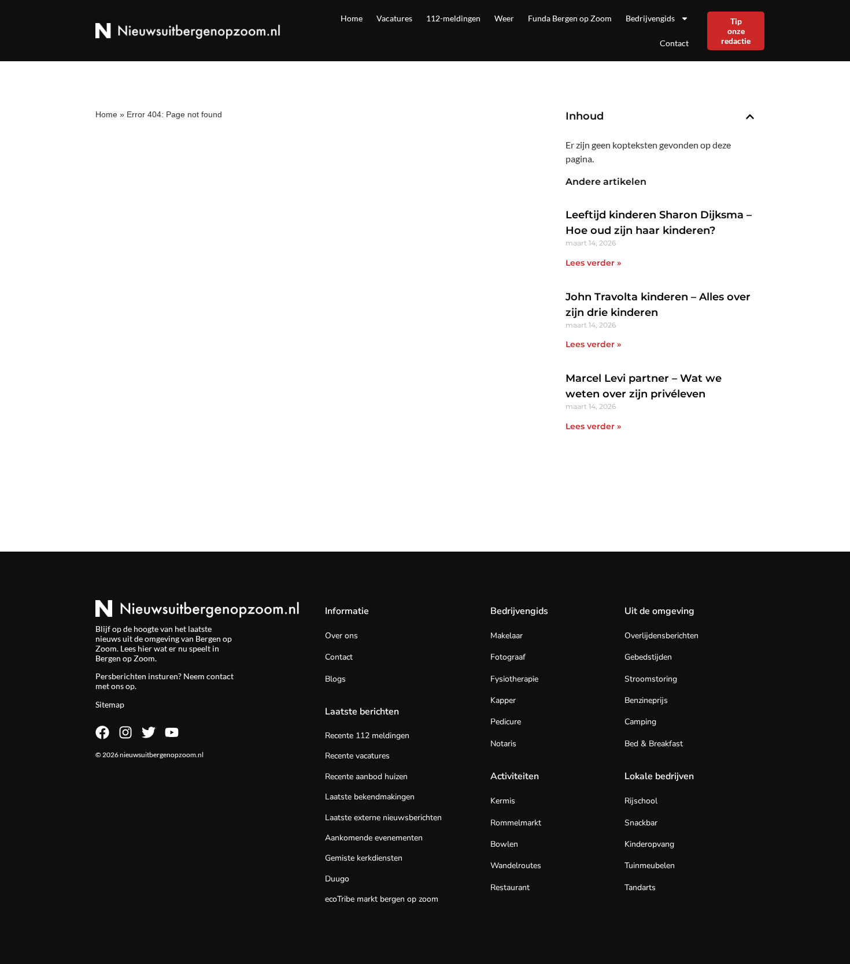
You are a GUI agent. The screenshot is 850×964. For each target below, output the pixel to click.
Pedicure (505, 721)
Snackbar (640, 822)
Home (352, 18)
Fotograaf (508, 657)
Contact (674, 43)
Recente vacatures (357, 755)
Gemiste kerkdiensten (363, 858)
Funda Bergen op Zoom (570, 18)
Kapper (503, 700)
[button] (750, 116)
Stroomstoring (650, 678)
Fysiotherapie (514, 678)
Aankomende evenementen (374, 837)
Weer (504, 18)
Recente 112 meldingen (367, 735)
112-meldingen (453, 18)
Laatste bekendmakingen (370, 796)
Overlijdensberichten (661, 635)
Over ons (341, 635)
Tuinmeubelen (649, 865)
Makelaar (506, 635)
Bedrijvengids (650, 18)
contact (220, 676)
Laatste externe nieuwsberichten (383, 817)
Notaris (503, 743)
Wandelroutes (515, 865)
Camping (640, 721)
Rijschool (640, 800)
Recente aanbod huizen (366, 776)
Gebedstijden (648, 657)
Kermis (502, 800)
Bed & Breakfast (653, 743)
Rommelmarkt (515, 822)
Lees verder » (593, 263)
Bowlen (504, 844)
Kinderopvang (649, 844)
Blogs (335, 678)
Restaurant (510, 887)
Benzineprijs (646, 700)
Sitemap (109, 704)
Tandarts (640, 887)
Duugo (337, 878)
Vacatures (394, 18)
